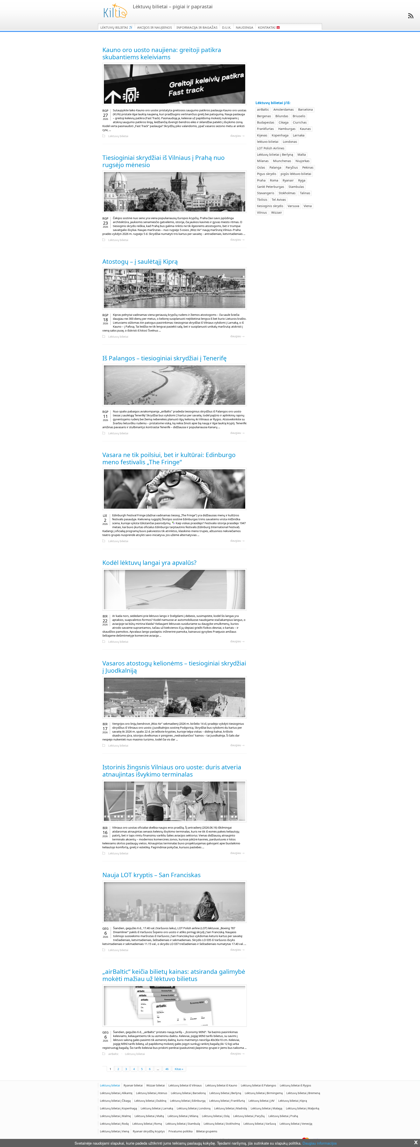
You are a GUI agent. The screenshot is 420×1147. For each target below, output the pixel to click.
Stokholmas (287, 193)
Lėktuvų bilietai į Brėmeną (303, 1093)
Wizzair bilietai (155, 1085)
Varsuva (293, 206)
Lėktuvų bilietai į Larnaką (157, 1108)
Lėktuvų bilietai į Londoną (193, 1108)
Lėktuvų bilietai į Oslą (215, 1116)
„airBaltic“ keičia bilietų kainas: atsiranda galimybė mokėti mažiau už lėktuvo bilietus (173, 975)
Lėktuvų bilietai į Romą (147, 1124)
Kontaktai (267, 27)
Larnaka (298, 135)
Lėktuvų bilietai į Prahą (283, 1116)
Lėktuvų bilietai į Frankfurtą (227, 1101)
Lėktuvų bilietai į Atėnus (151, 1093)
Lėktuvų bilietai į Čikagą (115, 1101)
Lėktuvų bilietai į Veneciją (296, 1124)
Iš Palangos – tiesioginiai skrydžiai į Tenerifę (164, 358)
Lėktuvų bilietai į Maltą (149, 1116)
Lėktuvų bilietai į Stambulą (183, 1124)
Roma (274, 180)
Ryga (301, 180)
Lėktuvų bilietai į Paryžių (249, 1116)
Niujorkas (303, 161)
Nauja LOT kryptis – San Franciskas (151, 875)
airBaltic (113, 1054)
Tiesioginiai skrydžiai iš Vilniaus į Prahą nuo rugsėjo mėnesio (163, 161)
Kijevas (262, 135)
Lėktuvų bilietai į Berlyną (275, 154)
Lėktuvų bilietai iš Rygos (295, 1085)
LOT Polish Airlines (270, 148)
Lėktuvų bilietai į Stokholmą (222, 1124)
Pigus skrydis (266, 174)
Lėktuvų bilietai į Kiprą (292, 1101)
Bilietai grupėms (206, 1131)
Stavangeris (265, 193)
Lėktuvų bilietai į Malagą (266, 1108)
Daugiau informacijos (320, 1143)
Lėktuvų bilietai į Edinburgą (187, 1101)
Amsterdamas (283, 109)
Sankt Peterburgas (270, 187)
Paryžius (292, 167)
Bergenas (264, 116)
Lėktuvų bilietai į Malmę (115, 1116)
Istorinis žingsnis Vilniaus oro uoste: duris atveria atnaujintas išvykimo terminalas (171, 770)
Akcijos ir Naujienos (154, 27)
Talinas (305, 193)
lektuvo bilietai (267, 142)
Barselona (305, 109)
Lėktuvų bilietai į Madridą (230, 1108)
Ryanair (288, 180)
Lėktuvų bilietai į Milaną (183, 1116)
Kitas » (179, 1069)
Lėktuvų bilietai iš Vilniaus (185, 1085)
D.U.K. (226, 27)
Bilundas (281, 116)
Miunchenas (282, 161)
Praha (261, 180)
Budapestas (265, 122)
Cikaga (284, 122)
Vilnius (262, 212)
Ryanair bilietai (133, 1085)
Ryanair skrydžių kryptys (149, 1131)
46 (166, 1069)
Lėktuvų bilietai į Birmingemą (264, 1093)
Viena (308, 206)
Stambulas (296, 187)
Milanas (263, 161)
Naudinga (244, 27)
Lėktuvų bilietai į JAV (261, 1101)
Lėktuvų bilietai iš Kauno (221, 1085)
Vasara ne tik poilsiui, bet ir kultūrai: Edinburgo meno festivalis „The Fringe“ (169, 458)
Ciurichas (300, 122)
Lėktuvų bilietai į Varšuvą (259, 1124)
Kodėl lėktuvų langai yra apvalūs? (149, 562)
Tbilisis (262, 199)
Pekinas (307, 167)
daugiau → (237, 136)
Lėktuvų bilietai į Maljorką (302, 1108)
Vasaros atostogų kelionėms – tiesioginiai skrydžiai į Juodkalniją (174, 666)
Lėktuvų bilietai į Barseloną (188, 1093)
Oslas (261, 167)
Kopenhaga (280, 135)
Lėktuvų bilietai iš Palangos (258, 1085)
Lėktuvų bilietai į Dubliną (150, 1101)
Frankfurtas (265, 129)
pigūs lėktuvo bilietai (296, 174)
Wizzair (276, 212)
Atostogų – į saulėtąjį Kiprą (140, 261)
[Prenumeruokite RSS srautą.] (410, 15)
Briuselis (299, 116)
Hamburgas (287, 129)
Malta (302, 154)
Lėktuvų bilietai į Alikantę (116, 1093)
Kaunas (305, 129)
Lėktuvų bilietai (114, 27)
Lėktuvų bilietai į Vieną (114, 1131)
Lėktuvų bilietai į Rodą (114, 1124)
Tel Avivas (279, 199)
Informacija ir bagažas (197, 27)
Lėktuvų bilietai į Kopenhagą (118, 1108)
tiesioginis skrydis (270, 206)
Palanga (275, 167)
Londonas (290, 142)
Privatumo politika (180, 1131)
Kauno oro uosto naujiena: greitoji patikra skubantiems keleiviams (161, 53)
